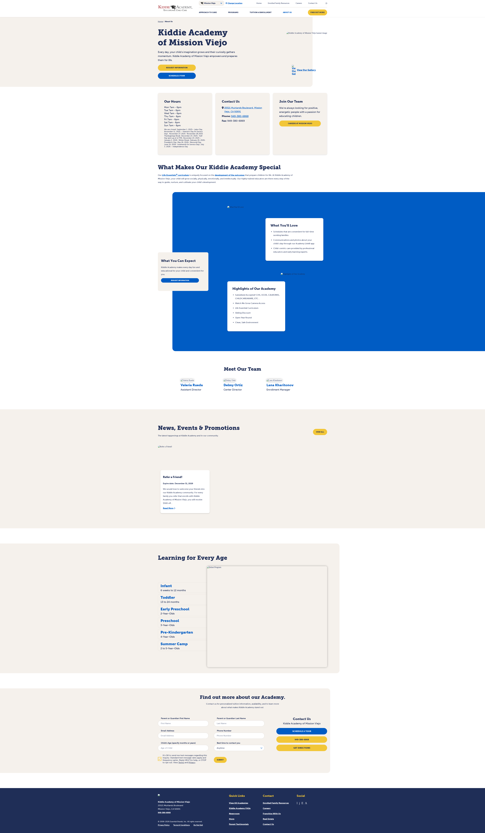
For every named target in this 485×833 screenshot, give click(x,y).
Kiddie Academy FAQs (240, 808)
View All (320, 432)
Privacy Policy (163, 825)
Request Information (177, 68)
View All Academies (238, 803)
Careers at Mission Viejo (300, 123)
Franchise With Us (272, 813)
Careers (299, 3)
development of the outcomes (230, 175)
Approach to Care (208, 12)
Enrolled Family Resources (278, 3)
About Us (287, 12)
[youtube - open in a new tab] (297, 803)
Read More (168, 508)
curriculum (175, 175)
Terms (181, 762)
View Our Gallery (306, 70)
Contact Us (312, 3)
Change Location (235, 3)
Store (231, 819)
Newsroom (234, 813)
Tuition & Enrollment (261, 12)
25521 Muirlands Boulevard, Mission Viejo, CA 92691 (243, 109)
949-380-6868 (240, 116)
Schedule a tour (177, 76)
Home (259, 3)
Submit (220, 760)
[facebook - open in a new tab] (299, 803)
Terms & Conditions (181, 825)
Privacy (192, 762)
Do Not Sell (198, 825)
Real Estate (268, 819)
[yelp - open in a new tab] (302, 803)
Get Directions (301, 748)
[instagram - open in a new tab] (306, 803)
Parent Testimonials (239, 824)
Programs (233, 12)
